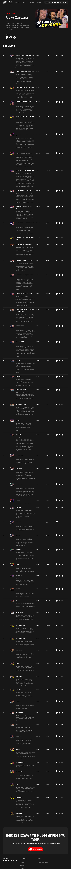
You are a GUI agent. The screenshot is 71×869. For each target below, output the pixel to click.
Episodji (17, 2)
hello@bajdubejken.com (42, 862)
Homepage (22, 862)
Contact (22, 868)
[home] (7, 2)
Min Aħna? (24, 2)
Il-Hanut (39, 2)
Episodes (22, 865)
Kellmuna (32, 2)
